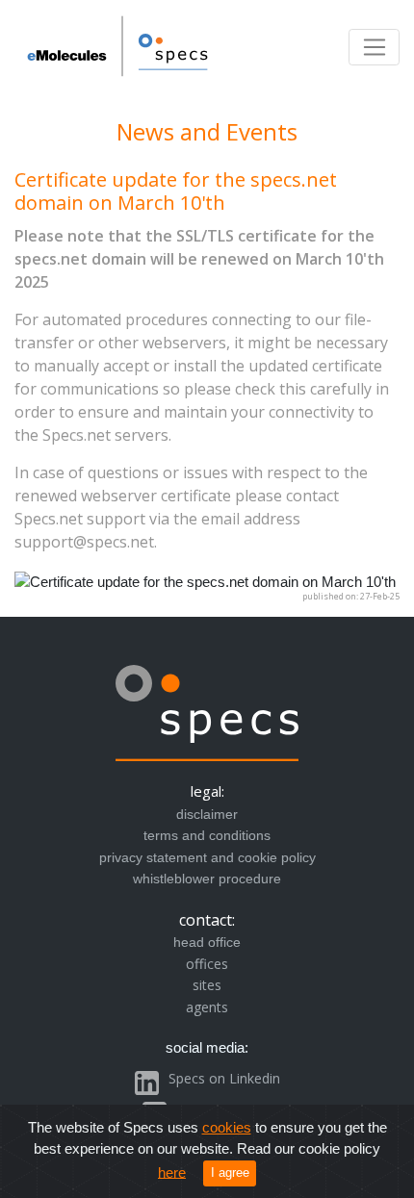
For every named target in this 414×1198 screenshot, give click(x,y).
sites (207, 985)
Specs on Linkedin (224, 1078)
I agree (230, 1172)
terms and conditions (207, 835)
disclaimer (207, 814)
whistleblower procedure (207, 878)
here (172, 1171)
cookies (226, 1127)
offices (207, 964)
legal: (207, 791)
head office (207, 942)
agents (207, 1007)
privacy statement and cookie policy (207, 857)
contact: (207, 919)
